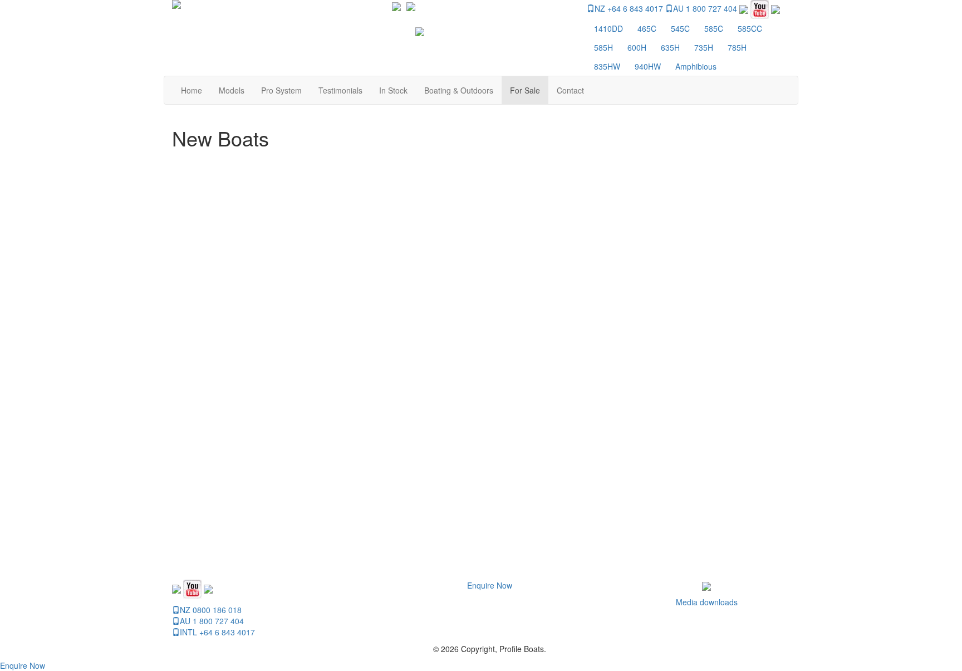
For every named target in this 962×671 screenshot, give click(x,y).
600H (636, 47)
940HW (648, 66)
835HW (607, 66)
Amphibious (695, 66)
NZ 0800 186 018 (211, 609)
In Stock (393, 90)
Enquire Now (489, 585)
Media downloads (707, 602)
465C (646, 28)
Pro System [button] (281, 90)
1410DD (608, 28)
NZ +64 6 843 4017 (629, 8)
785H (737, 47)
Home (191, 90)
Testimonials (340, 90)
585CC (750, 28)
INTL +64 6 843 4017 (217, 632)
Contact (570, 90)
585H (603, 47)
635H (670, 47)
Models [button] (231, 90)
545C (680, 28)
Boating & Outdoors (458, 90)
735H (703, 47)
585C (713, 28)
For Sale (525, 90)
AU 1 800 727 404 (705, 8)
